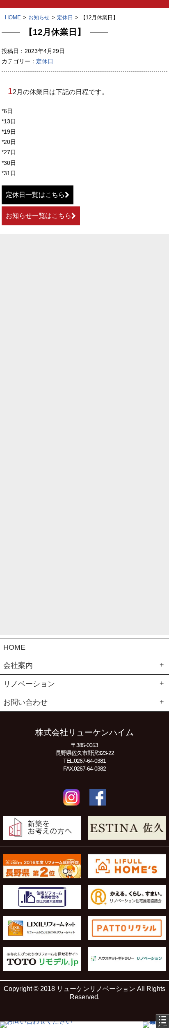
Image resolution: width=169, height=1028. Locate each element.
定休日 (44, 61)
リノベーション (29, 684)
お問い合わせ (25, 702)
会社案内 (18, 665)
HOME (14, 647)
